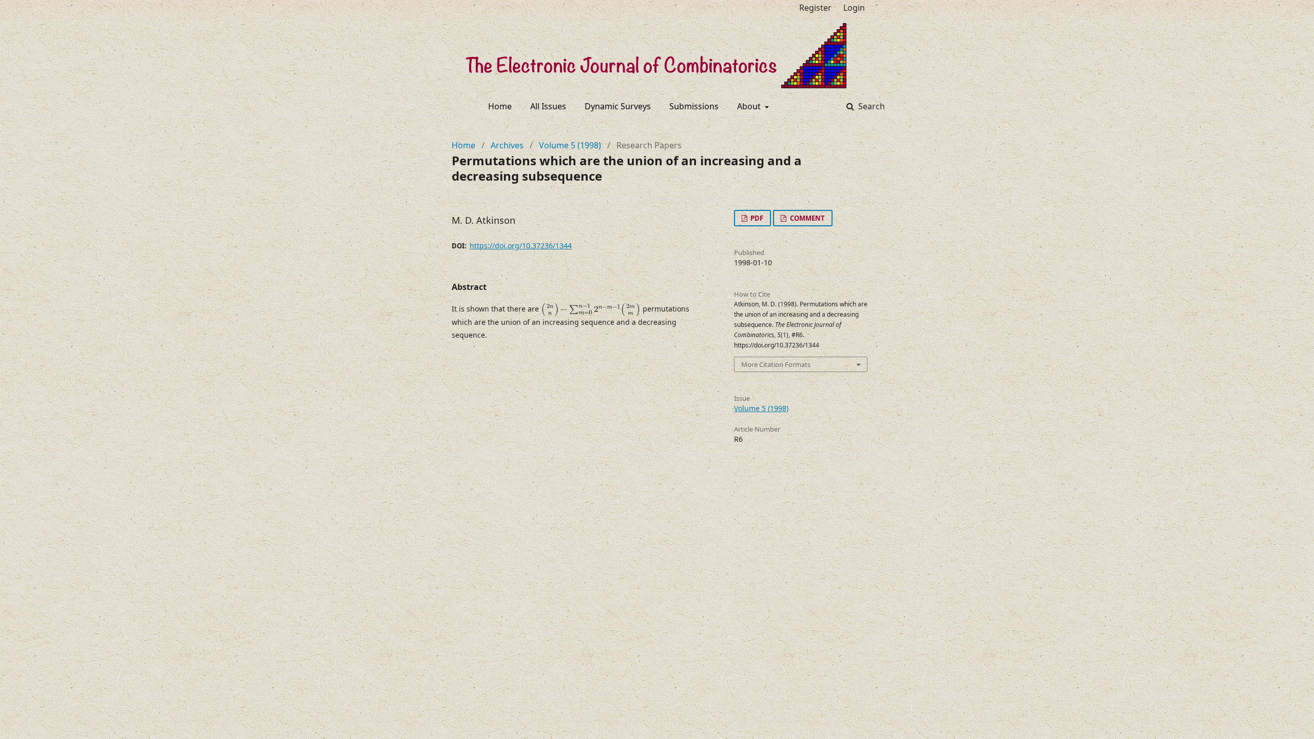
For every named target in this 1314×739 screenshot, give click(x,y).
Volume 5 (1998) (570, 145)
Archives (507, 145)
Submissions (694, 106)
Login (854, 7)
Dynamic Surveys (618, 106)
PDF (756, 218)
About (750, 106)
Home (500, 106)
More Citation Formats (775, 364)
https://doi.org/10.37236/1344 (521, 245)
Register (815, 7)
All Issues (548, 106)
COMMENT (806, 218)
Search (870, 106)
